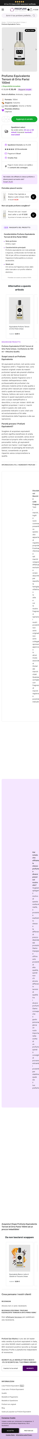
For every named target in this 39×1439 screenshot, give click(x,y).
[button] (4, 316)
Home (4, 22)
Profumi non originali (9, 1404)
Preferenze (28, 1431)
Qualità (4, 1393)
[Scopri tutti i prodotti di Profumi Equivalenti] (3, 9)
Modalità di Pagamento (10, 1397)
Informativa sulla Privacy (24, 1435)
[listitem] (19, 316)
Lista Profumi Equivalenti (10, 1386)
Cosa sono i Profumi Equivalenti (13, 1389)
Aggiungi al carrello (24, 119)
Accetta (10, 1431)
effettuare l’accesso (14, 1317)
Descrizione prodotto (11, 342)
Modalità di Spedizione (10, 1400)
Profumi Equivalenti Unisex (16, 22)
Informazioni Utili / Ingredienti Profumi (18, 465)
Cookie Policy (10, 1435)
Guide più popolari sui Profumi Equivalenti (16, 1412)
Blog (3, 1408)
